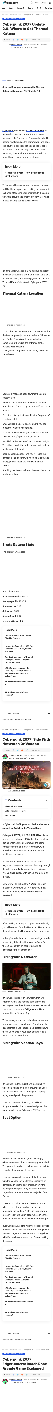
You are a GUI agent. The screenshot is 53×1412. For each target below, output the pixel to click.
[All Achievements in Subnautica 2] (42, 684)
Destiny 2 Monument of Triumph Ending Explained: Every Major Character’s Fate (19, 659)
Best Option (10, 815)
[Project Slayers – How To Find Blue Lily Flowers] (42, 638)
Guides (21, 19)
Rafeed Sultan (16, 45)
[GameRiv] (10, 2)
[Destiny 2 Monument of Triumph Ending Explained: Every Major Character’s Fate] (42, 659)
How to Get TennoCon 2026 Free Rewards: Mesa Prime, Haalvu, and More (19, 648)
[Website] (49, 714)
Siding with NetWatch (14, 806)
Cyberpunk (7, 130)
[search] (32, 3)
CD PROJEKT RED (35, 130)
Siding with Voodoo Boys (15, 811)
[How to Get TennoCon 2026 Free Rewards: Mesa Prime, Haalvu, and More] (42, 648)
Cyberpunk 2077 (10, 19)
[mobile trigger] (48, 3)
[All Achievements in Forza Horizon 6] (42, 694)
